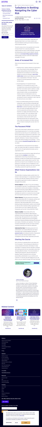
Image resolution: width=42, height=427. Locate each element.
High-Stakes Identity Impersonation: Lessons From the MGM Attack (35, 318)
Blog (15, 5)
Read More (8, 328)
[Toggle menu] (39, 1)
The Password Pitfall (6, 13)
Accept (25, 422)
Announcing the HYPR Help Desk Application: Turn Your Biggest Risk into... (21, 318)
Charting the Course (6, 18)
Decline (16, 422)
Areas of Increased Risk (7, 11)
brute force (19, 106)
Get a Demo (5, 401)
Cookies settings (9, 422)
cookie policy (21, 415)
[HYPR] (5, 2)
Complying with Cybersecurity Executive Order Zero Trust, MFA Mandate (8, 318)
